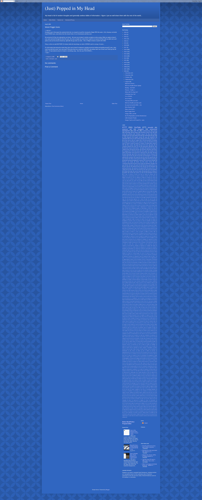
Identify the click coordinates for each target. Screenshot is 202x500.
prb (148, 352)
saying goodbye (134, 366)
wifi (142, 200)
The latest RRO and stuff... (131, 100)
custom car (153, 253)
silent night (137, 370)
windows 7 (137, 148)
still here (125, 381)
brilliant (146, 231)
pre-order (129, 353)
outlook (155, 191)
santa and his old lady (146, 364)
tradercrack (135, 400)
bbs (145, 222)
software (126, 171)
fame (125, 271)
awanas (154, 219)
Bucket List (60, 20)
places (138, 349)
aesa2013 (149, 140)
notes (152, 144)
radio (129, 194)
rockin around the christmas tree (132, 363)
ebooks (137, 267)
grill (141, 287)
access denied (125, 211)
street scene (138, 381)
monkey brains (146, 322)
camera (155, 234)
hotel (146, 293)
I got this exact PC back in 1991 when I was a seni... (148, 460)
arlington (153, 217)
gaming (155, 130)
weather (131, 200)
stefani (149, 380)
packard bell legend (148, 341)
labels (154, 307)
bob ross (129, 229)
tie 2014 (143, 140)
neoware (140, 330)
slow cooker (124, 373)
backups (139, 220)
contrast (142, 248)
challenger (145, 239)
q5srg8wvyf (155, 356)
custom (147, 253)
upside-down (137, 403)
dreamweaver (144, 264)
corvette (154, 178)
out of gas (126, 341)
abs (151, 209)
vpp (141, 406)
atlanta (123, 152)
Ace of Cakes (128, 98)
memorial (124, 319)
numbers (136, 335)
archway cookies (141, 216)
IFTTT (124, 127)
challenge (138, 177)
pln (142, 192)
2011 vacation (130, 144)
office (123, 336)
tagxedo (148, 197)
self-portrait (129, 369)
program (134, 355)
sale (133, 364)
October (127, 77)
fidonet (142, 273)
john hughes (152, 304)
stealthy (144, 380)
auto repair (148, 219)
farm (148, 183)
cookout (132, 250)
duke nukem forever (147, 161)
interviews (137, 299)
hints (144, 186)
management (127, 189)
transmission (152, 400)
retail (139, 361)
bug (134, 233)
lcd (122, 310)
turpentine (151, 401)
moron (137, 324)
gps (143, 163)
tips (155, 157)
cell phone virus (132, 239)
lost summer (151, 313)
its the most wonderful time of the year (149, 302)
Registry (138, 208)
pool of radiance (146, 350)
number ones (130, 335)
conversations (148, 248)
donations (124, 264)
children (143, 177)
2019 (125, 43)
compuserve (142, 245)
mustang (124, 327)
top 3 (151, 397)
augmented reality (130, 219)
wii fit (152, 409)
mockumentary (139, 322)
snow (140, 169)
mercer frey (130, 319)
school (155, 194)
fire (149, 273)
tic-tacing (155, 395)
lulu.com (155, 165)
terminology (136, 390)
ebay (134, 267)
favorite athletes (125, 273)
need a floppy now (125, 330)
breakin (141, 231)
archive (134, 216)
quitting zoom (139, 358)
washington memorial (143, 407)
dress (150, 264)
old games (153, 166)
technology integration (151, 389)
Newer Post (48, 103)
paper (135, 342)
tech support (136, 140)
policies (139, 350)
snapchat (148, 373)
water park (126, 409)
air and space (141, 212)
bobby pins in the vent (137, 229)
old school (149, 336)
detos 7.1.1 (124, 257)
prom (139, 355)
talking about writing (151, 143)
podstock (136, 168)
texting (136, 392)
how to (126, 294)
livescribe (145, 313)
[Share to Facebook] (65, 57)
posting (145, 352)
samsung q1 (138, 364)
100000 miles (128, 203)
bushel (145, 233)
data (145, 180)
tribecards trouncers (128, 148)
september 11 (135, 369)
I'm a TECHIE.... (129, 96)
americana (132, 214)
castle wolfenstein (141, 237)
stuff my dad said (140, 383)
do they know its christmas (145, 260)
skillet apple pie (134, 372)
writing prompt (145, 412)
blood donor (124, 228)
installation (131, 188)
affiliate (135, 212)
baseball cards (130, 152)
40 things (135, 132)
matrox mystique (131, 318)
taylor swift (150, 387)
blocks (149, 226)
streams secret (132, 381)
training (138, 151)
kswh (150, 307)
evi (130, 270)
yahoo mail (129, 414)
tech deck (143, 389)
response (135, 361)
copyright (149, 178)
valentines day (125, 200)
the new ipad (132, 393)
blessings (138, 226)
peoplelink (153, 344)
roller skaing (142, 363)
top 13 (155, 171)
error (137, 183)
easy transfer (128, 267)
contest (143, 178)
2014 (125, 53)
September (128, 79)
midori (131, 321)
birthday (155, 140)
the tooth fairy (132, 395)
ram (135, 194)
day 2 (143, 254)
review (150, 168)
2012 (125, 58)
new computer (129, 332)
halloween (148, 163)
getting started (145, 281)
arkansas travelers (146, 217)
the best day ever (150, 392)
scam (140, 366)
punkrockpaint (143, 356)
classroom (135, 242)
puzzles (149, 356)
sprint (123, 378)
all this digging (142, 158)
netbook (152, 330)
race (148, 358)
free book (137, 185)
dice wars (148, 257)
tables (148, 386)
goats (153, 282)
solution (138, 375)
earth (123, 267)
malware (131, 316)
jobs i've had (145, 304)
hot (132, 293)
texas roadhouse (130, 392)
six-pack (155, 370)
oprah (142, 339)
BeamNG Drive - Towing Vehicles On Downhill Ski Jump (134, 447)
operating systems (125, 339)
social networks (153, 169)
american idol (127, 129)
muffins (155, 324)
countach (146, 250)
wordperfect (153, 200)
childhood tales (125, 149)
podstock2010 (143, 168)
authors (142, 219)
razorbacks (131, 157)
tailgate (151, 386)
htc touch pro (148, 294)
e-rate (149, 265)
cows (123, 180)
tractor (130, 400)
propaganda (150, 355)
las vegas (139, 308)
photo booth (129, 347)
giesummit (144, 138)
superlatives (143, 384)
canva (137, 236)
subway (150, 383)
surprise (148, 384)
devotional (135, 257)
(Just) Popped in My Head (70, 8)
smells (143, 373)
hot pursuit (138, 154)
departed (136, 256)
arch (131, 216)
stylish (146, 383)
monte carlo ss (154, 322)
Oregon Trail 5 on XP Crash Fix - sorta (134, 120)
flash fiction (137, 163)
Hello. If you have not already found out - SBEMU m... (149, 464)
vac (146, 403)
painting (124, 168)
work (130, 135)
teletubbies (130, 390)
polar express (132, 350)
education (151, 141)
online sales (143, 338)
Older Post (114, 103)
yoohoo (136, 415)
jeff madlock (136, 304)
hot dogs (142, 293)
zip (155, 415)
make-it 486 (153, 315)
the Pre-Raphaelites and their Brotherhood (135, 115)
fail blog (155, 270)
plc (149, 349)
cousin (150, 250)
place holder (133, 349)
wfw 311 (140, 409)
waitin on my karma (147, 406)
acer (137, 211)
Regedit (133, 208)
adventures (130, 212)
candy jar (132, 236)
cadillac (131, 234)
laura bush (150, 308)
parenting (147, 342)
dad (141, 135)
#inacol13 (129, 137)
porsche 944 (139, 352)
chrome (154, 240)
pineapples (150, 347)
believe (148, 222)
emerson (130, 268)
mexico (154, 319)
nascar (123, 328)
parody (137, 143)
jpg (156, 304)
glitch (155, 185)
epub (123, 270)
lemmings (127, 310)
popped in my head (151, 155)
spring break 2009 (146, 146)
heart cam (141, 290)
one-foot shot (129, 338)
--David (145, 423)
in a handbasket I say (135, 298)
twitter (146, 199)
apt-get (127, 216)
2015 (125, 51)
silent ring (143, 370)
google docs (124, 186)
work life (136, 131)
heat (145, 290)
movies (147, 144)
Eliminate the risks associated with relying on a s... (149, 451)
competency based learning (135, 178)
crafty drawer (129, 251)
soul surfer (148, 375)
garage (130, 279)
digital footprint (126, 259)
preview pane (145, 353)
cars (123, 237)
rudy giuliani (128, 364)
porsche (134, 352)
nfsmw (141, 332)
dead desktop (150, 180)
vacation (131, 172)
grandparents (145, 285)
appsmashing (131, 175)
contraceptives (131, 248)
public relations (130, 356)
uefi (126, 403)
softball (134, 375)
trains (147, 400)
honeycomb (153, 291)
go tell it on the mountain (145, 282)
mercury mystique (137, 319)
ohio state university (130, 336)
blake (134, 226)
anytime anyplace (138, 214)
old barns (138, 336)
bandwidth (148, 220)
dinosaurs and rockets (127, 161)
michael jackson (127, 140)
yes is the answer (150, 414)
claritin (130, 242)
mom (129, 166)
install (136, 165)
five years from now (144, 274)
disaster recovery (141, 259)
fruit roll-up (148, 277)
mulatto (125, 325)
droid (130, 265)
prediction (134, 353)
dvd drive (145, 265)
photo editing (137, 192)
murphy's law (135, 325)
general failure (145, 279)
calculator (140, 234)
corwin (141, 250)
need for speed (130, 143)
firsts (138, 274)
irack (142, 301)
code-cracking (148, 243)
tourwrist (137, 398)
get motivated (137, 281)
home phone (153, 186)
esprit (127, 270)
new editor (136, 332)
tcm (123, 389)
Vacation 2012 (152, 174)
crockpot (129, 253)
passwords (134, 344)
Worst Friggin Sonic (130, 111)
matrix (132, 189)
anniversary (150, 158)
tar (134, 387)
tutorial (155, 401)
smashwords (150, 195)
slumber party (131, 373)
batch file (136, 222)
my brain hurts (134, 327)
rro (154, 168)
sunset (129, 384)
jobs (147, 188)
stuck (133, 197)
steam (129, 197)
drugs (133, 265)
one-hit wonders (136, 338)
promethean (144, 355)
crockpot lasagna (136, 253)
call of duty (146, 234)
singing (148, 370)
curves (142, 253)
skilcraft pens (126, 372)
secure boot (141, 367)
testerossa (151, 390)
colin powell (130, 245)
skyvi (149, 372)
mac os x (155, 138)
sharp (128, 370)
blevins (154, 175)
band (144, 220)
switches (133, 386)
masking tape (150, 316)
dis (136, 259)
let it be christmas (143, 310)
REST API (128, 208)
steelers (142, 143)
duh (140, 265)
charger (153, 148)
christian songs (140, 240)
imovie (128, 298)
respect (129, 361)
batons (141, 222)
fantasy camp (129, 271)
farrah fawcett (153, 271)
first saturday (133, 274)
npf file (154, 333)
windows (130, 134)
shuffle (141, 195)
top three (132, 398)
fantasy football (137, 271)
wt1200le (152, 412)
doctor (129, 262)
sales (145, 194)
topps (123, 199)
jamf (142, 144)
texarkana (154, 197)
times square (138, 397)
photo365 (150, 127)
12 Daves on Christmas (137, 203)
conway (154, 248)
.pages (144, 202)
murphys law (141, 325)
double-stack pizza (136, 264)
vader (154, 199)
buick (137, 233)
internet (136, 188)
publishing (124, 194)
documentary (134, 262)
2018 (125, 45)
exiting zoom (140, 270)
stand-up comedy (153, 378)
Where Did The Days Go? (131, 92)
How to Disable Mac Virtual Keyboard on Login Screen (134, 455)
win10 (156, 409)
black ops (151, 225)
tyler (128, 158)
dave (136, 254)
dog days (145, 262)
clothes (125, 243)
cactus (127, 234)
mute (128, 327)
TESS (149, 208)
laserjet (144, 308)
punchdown (136, 356)
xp (156, 172)
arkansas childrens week (136, 217)
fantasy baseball (143, 183)
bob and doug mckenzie (149, 228)
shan (141, 157)
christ (135, 240)
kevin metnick (147, 305)
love (138, 315)
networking (147, 135)
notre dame (142, 333)
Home (45, 20)
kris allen (139, 307)
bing (136, 225)
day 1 (139, 254)
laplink (135, 308)
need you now (134, 330)
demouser (131, 256)
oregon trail (151, 339)
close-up (155, 242)
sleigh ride (154, 372)
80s (156, 205)
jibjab (141, 304)
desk (141, 256)
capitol (141, 236)
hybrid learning (125, 296)
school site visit (136, 146)
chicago (126, 141)
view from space (154, 404)
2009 (125, 64)
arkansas (128, 217)
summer (155, 383)
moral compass (131, 324)
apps (156, 158)
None (155, 206)
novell (150, 333)
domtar (154, 262)
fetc (154, 135)
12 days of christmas (128, 174)
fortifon (154, 276)
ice (124, 298)
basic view (131, 222)
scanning (144, 366)
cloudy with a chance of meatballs (136, 243)
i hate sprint (131, 296)
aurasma (138, 219)
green (123, 287)
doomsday (130, 264)
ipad (132, 149)
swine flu (124, 386)
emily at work (135, 268)
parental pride (141, 342)
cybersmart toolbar (126, 254)
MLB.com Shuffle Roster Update (133, 85)
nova (147, 333)
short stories (130, 195)
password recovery (126, 344)
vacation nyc (138, 172)
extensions (146, 270)
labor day (124, 308)
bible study (148, 175)
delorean (125, 256)
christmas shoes (148, 240)
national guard (129, 328)
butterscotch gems (152, 233)
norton (129, 333)
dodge (140, 262)
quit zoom (133, 358)
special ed (154, 375)
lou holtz (125, 315)
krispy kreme (145, 307)
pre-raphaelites (148, 192)
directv (132, 259)
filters (146, 273)
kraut (134, 307)
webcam (131, 409)
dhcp (139, 257)
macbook (124, 155)
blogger (123, 177)
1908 (153, 203)
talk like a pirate (129, 387)
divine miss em (135, 260)
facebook (138, 138)
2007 (125, 69)
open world (154, 338)
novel (144, 155)
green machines (129, 287)
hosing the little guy (126, 293)
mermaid (144, 319)
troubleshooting (146, 130)
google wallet (126, 285)
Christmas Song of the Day (147, 132)
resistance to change (151, 359)
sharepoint (125, 138)
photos (149, 149)
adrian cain (124, 212)
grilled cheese (146, 287)
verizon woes (125, 404)
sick (145, 195)
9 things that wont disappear (129, 206)
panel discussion (128, 342)
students (137, 197)
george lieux (130, 281)
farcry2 (147, 271)
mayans (137, 318)
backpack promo (132, 220)
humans (154, 294)
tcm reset (128, 389)
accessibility (132, 211)
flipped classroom (125, 185)
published (124, 157)
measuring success (144, 318)
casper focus (134, 237)
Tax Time (154, 208)
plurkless (154, 349)
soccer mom (128, 375)
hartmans (145, 288)
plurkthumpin (124, 350)
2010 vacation (134, 158)
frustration (154, 277)
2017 (125, 47)
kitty (130, 307)
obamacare (153, 335)
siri (151, 370)
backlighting (124, 220)
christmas (149, 177)
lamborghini (130, 308)
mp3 (152, 324)
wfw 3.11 (136, 409)
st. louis (147, 378)
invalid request (143, 299)
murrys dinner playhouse (151, 325)
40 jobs (147, 205)
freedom (142, 277)
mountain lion (142, 324)
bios (139, 225)
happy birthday (131, 186)
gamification (124, 279)
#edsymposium (139, 202)
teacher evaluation (135, 389)
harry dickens (138, 186)
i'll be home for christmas (152, 296)
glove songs (135, 282)
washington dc (150, 172)
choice (130, 240)
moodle (151, 189)
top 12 (150, 171)
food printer (143, 276)
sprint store (128, 378)
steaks (140, 380)
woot (148, 200)
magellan (142, 315)
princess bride (153, 353)
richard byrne (139, 194)
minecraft (141, 321)
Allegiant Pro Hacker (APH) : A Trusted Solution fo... (149, 455)
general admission (136, 279)
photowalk (136, 347)
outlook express (132, 341)
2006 (125, 71)
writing (136, 135)
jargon (131, 304)
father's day (153, 183)
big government (130, 223)
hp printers (137, 294)
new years (140, 166)
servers (135, 169)
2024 (125, 34)
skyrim (145, 157)
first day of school (125, 274)
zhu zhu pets (150, 415)
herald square (150, 290)
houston (150, 293)
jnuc (150, 138)
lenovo (131, 310)
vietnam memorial (145, 404)
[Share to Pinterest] (66, 57)
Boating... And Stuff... (130, 87)
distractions (129, 260)
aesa (146, 137)
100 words (149, 202)
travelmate (131, 401)
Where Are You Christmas (127, 209)
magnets (147, 315)
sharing (123, 370)
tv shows (141, 199)
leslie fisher (136, 310)
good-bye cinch (147, 284)
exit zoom (134, 270)
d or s (132, 254)
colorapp (136, 245)
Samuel (146, 174)
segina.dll (151, 367)
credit (138, 251)
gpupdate (132, 285)
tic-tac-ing (150, 395)
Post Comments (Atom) (58, 106)
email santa (124, 268)
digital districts (154, 257)
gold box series (132, 284)
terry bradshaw (144, 390)
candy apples (126, 236)
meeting (136, 189)
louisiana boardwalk (132, 315)
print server (124, 355)
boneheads (145, 229)
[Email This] (60, 57)
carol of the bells (152, 236)
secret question (134, 367)
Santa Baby (144, 208)
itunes (144, 188)
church (154, 177)
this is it (144, 395)
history (148, 186)
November (128, 75)
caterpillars (152, 237)
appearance (124, 175)
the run (126, 395)
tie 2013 (132, 151)
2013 (125, 56)
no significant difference (141, 191)
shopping (126, 151)
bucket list (132, 138)
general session (152, 279)
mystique (149, 327)
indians (144, 154)
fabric (151, 270)
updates (126, 172)
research (143, 359)
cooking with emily (125, 250)
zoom (133, 202)
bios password (144, 225)
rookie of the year (150, 363)
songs (131, 171)
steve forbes (154, 380)
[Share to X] (63, 57)
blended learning (127, 160)
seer (146, 367)
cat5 (147, 237)
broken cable (152, 231)
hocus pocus (131, 291)
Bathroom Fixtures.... (130, 83)
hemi (127, 165)
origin (156, 339)
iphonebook (137, 301)
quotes (144, 358)
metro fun (149, 319)
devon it (129, 257)
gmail (125, 154)
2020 (125, 41)
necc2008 (154, 328)
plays (146, 349)
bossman (129, 177)
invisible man (150, 299)
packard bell (139, 341)
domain (150, 262)
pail (123, 342)
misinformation (131, 322)
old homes (143, 336)
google (137, 144)
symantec (138, 386)
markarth (136, 316)
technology (127, 132)
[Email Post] (58, 56)
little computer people (137, 313)
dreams (137, 161)
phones (129, 168)
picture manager (143, 347)
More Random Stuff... (130, 107)
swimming (154, 384)
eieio (150, 267)
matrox (125, 318)
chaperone (150, 239)
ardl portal (148, 216)
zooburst (124, 417)
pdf (139, 344)
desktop (145, 256)
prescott (139, 353)
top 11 (147, 397)
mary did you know (143, 316)
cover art (155, 250)
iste (145, 301)
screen (128, 367)
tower (142, 398)
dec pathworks (149, 254)
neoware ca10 (146, 330)
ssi (143, 378)
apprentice (152, 214)
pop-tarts (153, 350)
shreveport (51, 58)
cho (127, 240)
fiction (138, 273)
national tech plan (137, 328)
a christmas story (137, 209)
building (141, 233)
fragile (138, 277)
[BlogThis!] (62, 57)
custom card (136, 180)
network (134, 166)
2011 (125, 60)
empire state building (144, 268)
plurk (130, 146)
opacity (148, 338)
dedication (155, 254)
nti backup (124, 335)
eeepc (146, 267)
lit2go (131, 313)
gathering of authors (148, 185)
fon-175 (132, 185)
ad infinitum (147, 211)
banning (154, 220)
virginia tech (126, 406)
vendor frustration (152, 403)
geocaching (124, 281)
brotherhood (124, 233)
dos (147, 152)
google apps (131, 154)
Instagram (141, 129)
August (127, 81)
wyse (129, 202)
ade (155, 211)
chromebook (124, 242)
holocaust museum (139, 291)
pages (154, 341)
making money (125, 316)
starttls (136, 380)
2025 (125, 32)
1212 (149, 203)
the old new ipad (148, 393)
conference (141, 160)
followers (129, 276)
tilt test (125, 397)
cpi (124, 251)
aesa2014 (152, 137)
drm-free (125, 265)
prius (130, 355)
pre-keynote (153, 352)
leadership (152, 188)
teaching (145, 171)
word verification (129, 412)
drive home (155, 264)
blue (135, 228)
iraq (140, 188)
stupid (150, 157)
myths (154, 327)
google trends (154, 284)
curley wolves (129, 180)
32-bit (143, 205)
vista (144, 172)
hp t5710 (142, 294)
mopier (125, 324)
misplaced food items (144, 189)
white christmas (147, 409)
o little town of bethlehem (145, 335)
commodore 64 (133, 141)
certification (139, 239)
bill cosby (154, 223)
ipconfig (132, 301)
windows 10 (152, 151)
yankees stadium (136, 414)
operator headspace (135, 339)
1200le (145, 203)
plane (143, 349)
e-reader (154, 265)
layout (154, 308)
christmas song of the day (143, 134)
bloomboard (131, 228)
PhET (123, 208)
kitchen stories (125, 307)
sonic (56, 58)
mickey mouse (125, 321)
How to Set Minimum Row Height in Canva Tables (134, 432)
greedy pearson (153, 285)
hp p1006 (131, 294)
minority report (153, 321)
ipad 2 (128, 301)
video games (145, 151)
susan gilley (143, 197)
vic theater (138, 404)
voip (130, 406)
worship (135, 412)
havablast (151, 288)
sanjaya (124, 169)
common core (125, 178)
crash (134, 251)
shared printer (153, 369)
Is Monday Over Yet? (130, 94)
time (128, 397)
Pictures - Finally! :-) (130, 90)
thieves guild (139, 395)
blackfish (129, 226)
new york (147, 166)
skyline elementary (142, 372)
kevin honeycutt (151, 154)
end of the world (153, 268)
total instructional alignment (132, 199)
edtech (142, 267)
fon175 (134, 276)
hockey (125, 291)
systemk (143, 386)
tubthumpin (145, 401)
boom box (151, 229)
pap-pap (125, 192)
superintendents (136, 384)
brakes (127, 231)
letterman (150, 310)
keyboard (154, 305)
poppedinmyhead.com (126, 352)
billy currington (131, 225)
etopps (151, 152)
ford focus (149, 276)
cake (136, 234)
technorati (124, 390)
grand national (138, 285)
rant (134, 359)
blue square (140, 228)
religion (138, 359)
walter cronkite (134, 407)
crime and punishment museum (147, 251)
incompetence (148, 298)
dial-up (143, 257)
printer (154, 192)
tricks (123, 158)
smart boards (138, 373)
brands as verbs (134, 231)
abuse (154, 209)
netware (134, 191)
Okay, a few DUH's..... (130, 109)
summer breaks (138, 171)
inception (142, 298)
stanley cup (130, 380)
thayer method (142, 392)
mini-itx (146, 321)
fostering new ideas (131, 277)
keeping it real (136, 305)
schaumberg (150, 366)
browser (130, 233)
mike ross (136, 321)
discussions (149, 259)
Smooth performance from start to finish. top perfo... (148, 446)
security (129, 169)
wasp (150, 407)
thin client (155, 146)
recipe (136, 157)
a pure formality (146, 209)
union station (131, 403)
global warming (129, 282)
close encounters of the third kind (145, 242)
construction (148, 160)
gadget (141, 185)
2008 (125, 66)
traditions (142, 400)
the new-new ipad (139, 393)
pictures (155, 149)
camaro (151, 234)
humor (132, 165)
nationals (144, 328)
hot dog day (136, 293)
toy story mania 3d (149, 398)
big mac (143, 223)
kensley (142, 305)
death (154, 160)
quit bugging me (127, 358)
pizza (128, 349)
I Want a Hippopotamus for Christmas (144, 206)
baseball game (125, 222)
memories (137, 149)
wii (144, 200)
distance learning (140, 152)
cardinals (146, 236)
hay (136, 290)
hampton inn (130, 288)
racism (152, 358)
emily (123, 134)
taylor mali (145, 387)
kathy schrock (126, 305)
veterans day (131, 404)
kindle (141, 165)
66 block (141, 174)
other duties (150, 191)
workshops (124, 202)
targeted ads (138, 387)
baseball (148, 148)
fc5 (130, 273)
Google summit (138, 137)
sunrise (125, 384)
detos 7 (154, 256)
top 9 (127, 398)
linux (127, 313)
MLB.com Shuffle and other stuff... (133, 102)
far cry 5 (142, 271)
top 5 (155, 397)
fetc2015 (131, 163)
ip (154, 299)
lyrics (125, 166)
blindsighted (144, 226)
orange (146, 339)
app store (146, 214)
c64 (133, 177)
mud (126, 191)
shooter (132, 370)
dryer (137, 265)
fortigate (123, 277)
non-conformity (147, 332)
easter (123, 183)
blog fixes (154, 226)
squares (139, 378)
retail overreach (145, 361)
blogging (135, 160)
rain (132, 194)
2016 (125, 49)
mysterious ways (142, 327)
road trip (151, 361)
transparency (124, 401)
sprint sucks (134, 378)
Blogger (108, 489)
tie (122, 137)
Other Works (52, 20)
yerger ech (143, 414)
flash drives (152, 274)
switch (128, 386)
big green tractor (137, 223)
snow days (145, 169)
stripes (144, 381)
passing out (153, 342)
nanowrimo (143, 149)
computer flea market (151, 245)
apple (143, 148)
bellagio (153, 222)
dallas (141, 180)
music (130, 191)
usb (150, 199)
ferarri (134, 273)
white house (137, 200)
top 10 (143, 397)
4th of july (152, 205)
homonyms (147, 291)
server (125, 195)
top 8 (123, 398)
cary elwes (128, 237)
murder (129, 325)
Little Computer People (131, 118)
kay (131, 305)
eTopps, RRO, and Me (130, 113)
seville (141, 369)
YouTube (137, 127)
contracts (137, 248)
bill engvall (124, 225)
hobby (156, 290)
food (138, 276)
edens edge (128, 183)
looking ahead (148, 165)
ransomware (129, 359)
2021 (125, 38)
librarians (155, 310)
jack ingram (126, 304)
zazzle (145, 415)
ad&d (152, 211)
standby (125, 380)
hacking (152, 287)
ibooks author (125, 188)
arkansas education (140, 175)
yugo (141, 415)
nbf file (149, 328)
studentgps (133, 383)
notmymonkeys (135, 333)
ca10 (123, 234)
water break (154, 407)
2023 (125, 36)
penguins (131, 192)
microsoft (138, 155)
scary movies (150, 194)
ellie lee (154, 267)
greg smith (137, 287)
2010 (125, 62)
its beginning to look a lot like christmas (133, 302)
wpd (140, 412)
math (156, 316)
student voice (149, 381)
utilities (143, 403)
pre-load (123, 353)
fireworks (154, 273)
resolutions (124, 361)
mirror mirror (124, 322)
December (128, 73)
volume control (136, 406)
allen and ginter (149, 212)
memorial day (131, 155)
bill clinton (148, 223)
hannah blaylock (138, 288)
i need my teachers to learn (140, 296)
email (134, 183)
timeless (132, 397)
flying (156, 152)
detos (150, 256)
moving (147, 324)
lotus (156, 313)
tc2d (155, 387)
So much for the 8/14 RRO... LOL (133, 105)
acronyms (141, 211)
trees (136, 401)
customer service (143, 141)
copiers (137, 250)
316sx (139, 205)
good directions (139, 284)
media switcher (153, 318)
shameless (146, 369)
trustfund (140, 401)
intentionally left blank (129, 299)
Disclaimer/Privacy (69, 20)
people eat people (145, 344)
